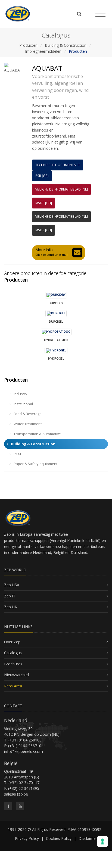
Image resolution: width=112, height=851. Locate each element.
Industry (20, 393)
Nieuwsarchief (16, 674)
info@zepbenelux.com (23, 751)
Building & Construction (65, 45)
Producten (28, 45)
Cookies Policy (58, 838)
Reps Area (13, 685)
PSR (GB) (42, 175)
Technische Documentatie (57, 165)
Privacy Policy (27, 838)
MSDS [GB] (43, 203)
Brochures (13, 663)
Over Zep (12, 641)
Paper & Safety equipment (35, 463)
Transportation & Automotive (37, 433)
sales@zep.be (16, 794)
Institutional (23, 403)
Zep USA (11, 584)
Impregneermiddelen (43, 51)
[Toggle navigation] (100, 13)
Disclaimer (88, 838)
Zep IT (9, 595)
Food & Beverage (27, 413)
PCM (17, 453)
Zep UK (10, 606)
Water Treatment (27, 423)
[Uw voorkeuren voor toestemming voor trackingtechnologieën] (102, 841)
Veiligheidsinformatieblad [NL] (61, 189)
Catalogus (13, 652)
